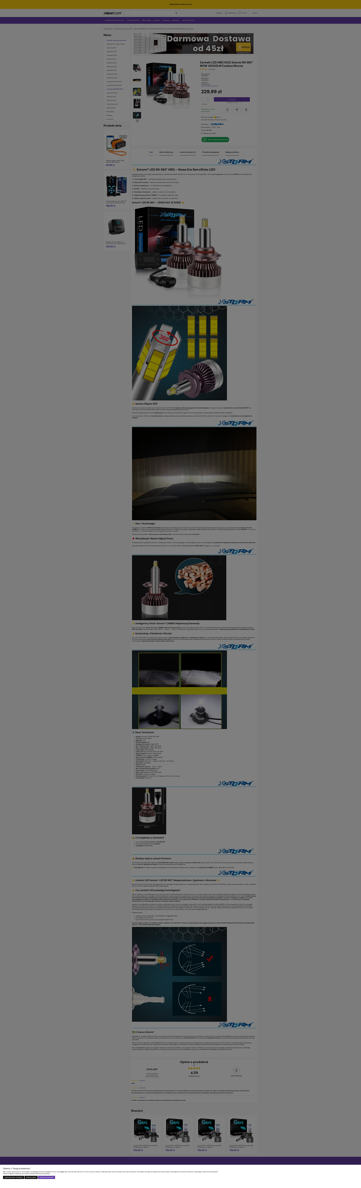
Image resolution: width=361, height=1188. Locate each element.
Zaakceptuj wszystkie (46, 1177)
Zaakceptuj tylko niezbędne (14, 1177)
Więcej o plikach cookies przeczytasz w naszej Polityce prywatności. (26, 1173)
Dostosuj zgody (31, 1177)
